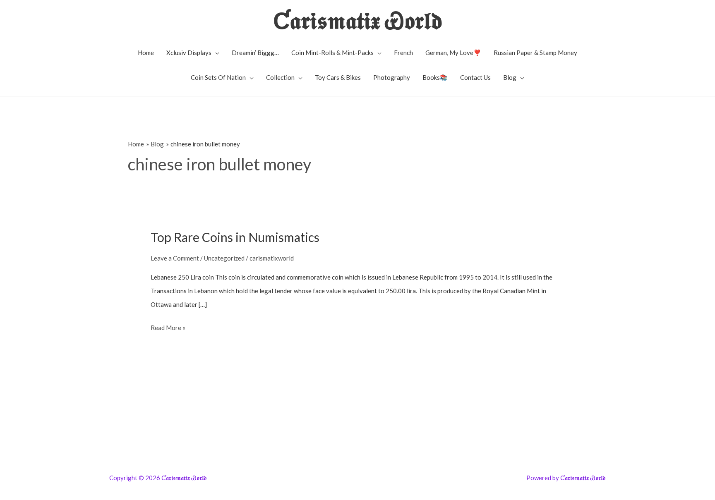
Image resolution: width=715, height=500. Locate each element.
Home (146, 52)
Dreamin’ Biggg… (255, 52)
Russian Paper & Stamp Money (535, 52)
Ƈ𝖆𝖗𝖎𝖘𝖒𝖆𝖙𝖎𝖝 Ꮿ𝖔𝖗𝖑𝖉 (357, 20)
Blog (509, 77)
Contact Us (475, 77)
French (403, 52)
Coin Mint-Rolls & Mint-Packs (332, 52)
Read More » (168, 329)
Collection (280, 77)
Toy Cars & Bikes (338, 77)
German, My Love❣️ (453, 52)
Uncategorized (224, 258)
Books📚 (435, 77)
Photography (391, 77)
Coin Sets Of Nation (218, 77)
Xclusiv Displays (188, 52)
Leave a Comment (175, 258)
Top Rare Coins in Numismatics (235, 237)
